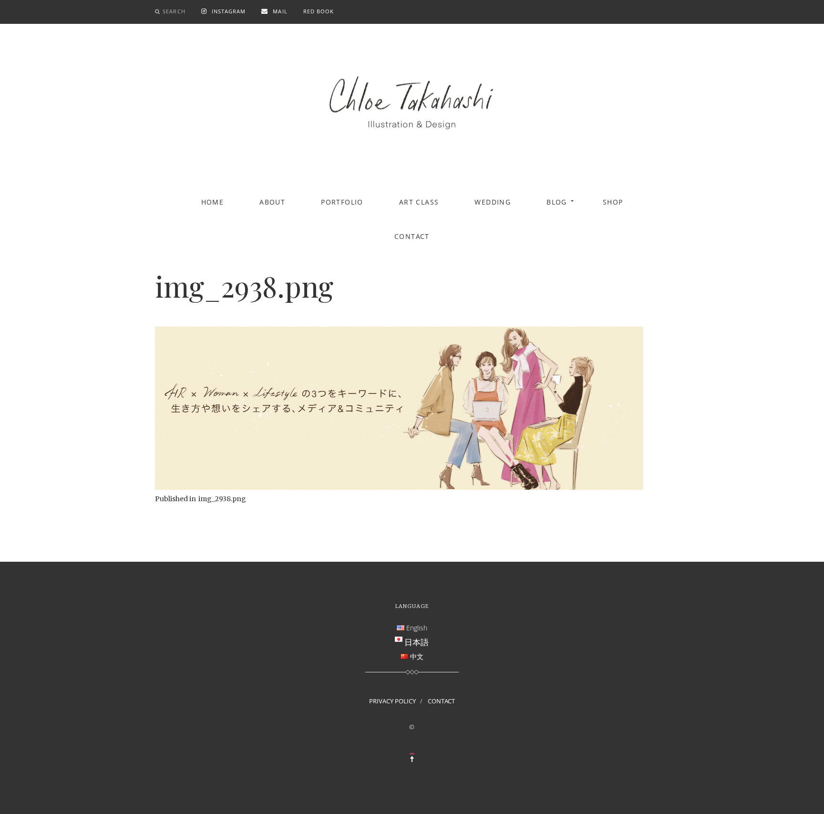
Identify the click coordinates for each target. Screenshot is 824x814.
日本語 (416, 642)
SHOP (613, 201)
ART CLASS (419, 201)
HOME (212, 201)
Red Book (318, 11)
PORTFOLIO (342, 201)
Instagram (229, 11)
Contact (412, 236)
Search (174, 11)
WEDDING (492, 201)
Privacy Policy (392, 701)
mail (280, 11)
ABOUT (272, 201)
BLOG (556, 201)
